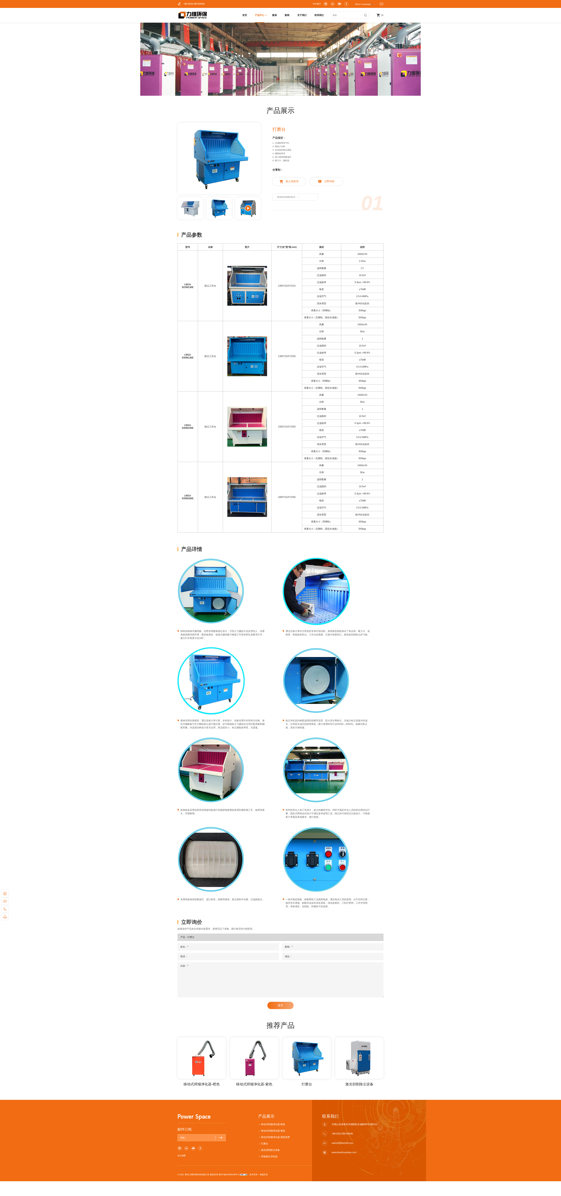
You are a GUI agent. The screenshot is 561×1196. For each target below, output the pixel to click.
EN (381, 4)
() (381, 15)
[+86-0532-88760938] (4, 908)
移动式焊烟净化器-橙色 (201, 1084)
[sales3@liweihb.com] (4, 901)
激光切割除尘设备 (359, 1084)
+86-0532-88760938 (194, 4)
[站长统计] (243, 1174)
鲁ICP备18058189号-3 (229, 1174)
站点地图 (182, 1155)
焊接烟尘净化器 (269, 1156)
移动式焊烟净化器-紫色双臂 (275, 1137)
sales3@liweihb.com (342, 1143)
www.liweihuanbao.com (344, 1152)
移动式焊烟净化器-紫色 (254, 1084)
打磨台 (307, 1084)
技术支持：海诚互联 (258, 1174)
